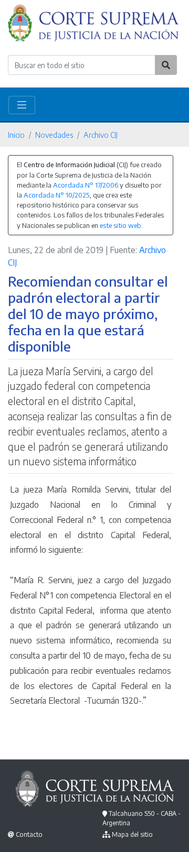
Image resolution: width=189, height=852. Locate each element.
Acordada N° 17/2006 (85, 185)
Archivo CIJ (100, 134)
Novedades (54, 134)
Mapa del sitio (132, 834)
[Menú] (21, 105)
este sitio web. (121, 225)
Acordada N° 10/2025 (56, 195)
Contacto (29, 834)
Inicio (16, 134)
